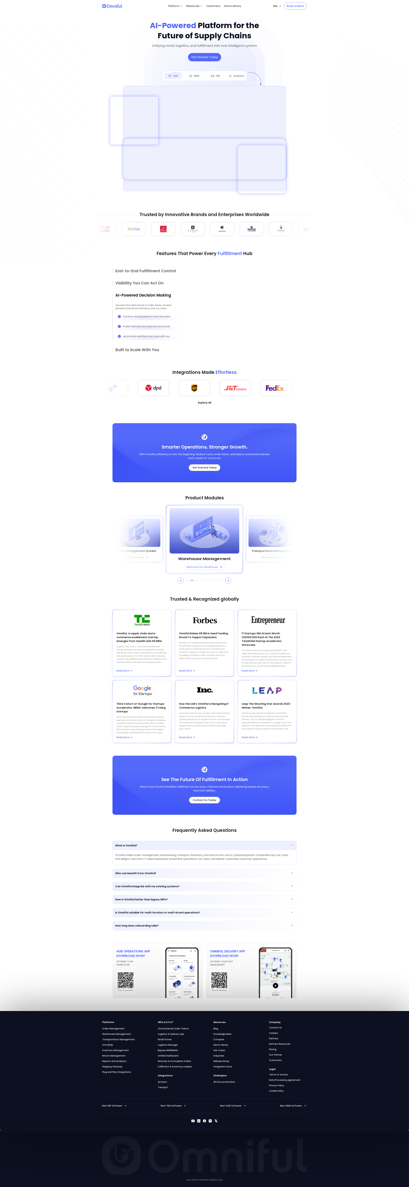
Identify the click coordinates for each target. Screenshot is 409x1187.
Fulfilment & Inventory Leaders (175, 1066)
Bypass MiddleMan (168, 1050)
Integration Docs (222, 1066)
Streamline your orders (135, 557)
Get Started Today (204, 57)
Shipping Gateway (112, 1066)
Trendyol (163, 1087)
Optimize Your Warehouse (202, 567)
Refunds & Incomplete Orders (174, 1061)
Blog (215, 1028)
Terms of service (278, 1074)
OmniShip (107, 1044)
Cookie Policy (276, 1090)
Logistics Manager (168, 1044)
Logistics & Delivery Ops (171, 1034)
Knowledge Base (222, 1034)
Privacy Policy (276, 1085)
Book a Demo (295, 6)
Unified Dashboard (168, 1055)
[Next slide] (228, 580)
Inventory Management (115, 1050)
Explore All (204, 403)
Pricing (272, 1049)
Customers (275, 1060)
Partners (273, 1038)
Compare (218, 1039)
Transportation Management (118, 1039)
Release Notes (221, 1061)
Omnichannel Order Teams (173, 1028)
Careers (273, 1033)
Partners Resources (279, 1044)
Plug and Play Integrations (116, 1072)
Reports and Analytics (114, 1061)
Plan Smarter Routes (270, 557)
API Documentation (224, 1082)
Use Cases (219, 1050)
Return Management (114, 1055)
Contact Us (275, 1027)
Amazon (162, 1082)
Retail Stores (165, 1039)
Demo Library (220, 1044)
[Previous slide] (181, 580)
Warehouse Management (116, 1034)
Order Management (113, 1028)
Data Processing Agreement (285, 1080)
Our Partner (275, 1054)
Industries (218, 1055)
